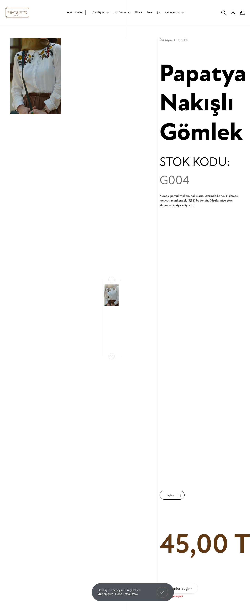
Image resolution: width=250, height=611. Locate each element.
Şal (158, 12)
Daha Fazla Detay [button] (126, 594)
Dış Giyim (98, 12)
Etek (149, 12)
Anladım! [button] (162, 589)
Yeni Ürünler (74, 12)
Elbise (138, 12)
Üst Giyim (119, 12)
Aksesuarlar (172, 12)
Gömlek (183, 40)
